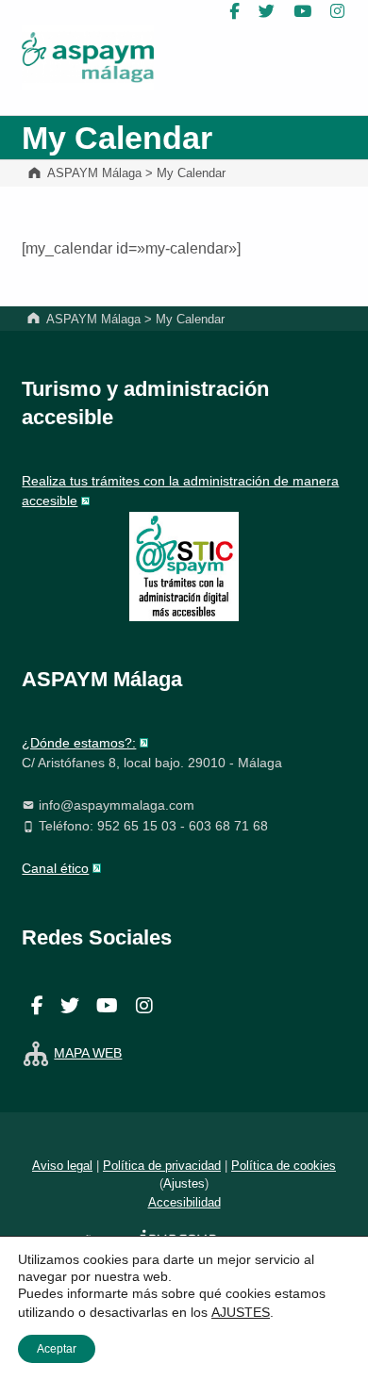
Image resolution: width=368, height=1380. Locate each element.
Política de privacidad (162, 1165)
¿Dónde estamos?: (79, 742)
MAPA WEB (88, 1052)
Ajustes (184, 1183)
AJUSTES (240, 1312)
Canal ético (55, 868)
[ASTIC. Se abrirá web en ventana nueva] (184, 565)
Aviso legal (62, 1165)
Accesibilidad (184, 1202)
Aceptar (56, 1348)
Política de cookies (283, 1165)
